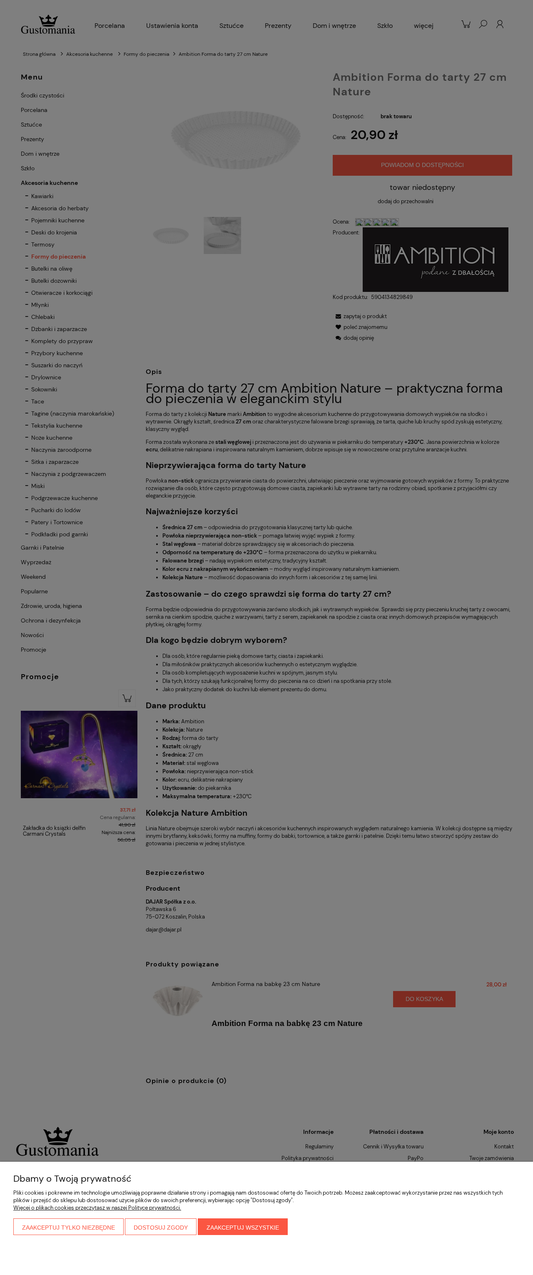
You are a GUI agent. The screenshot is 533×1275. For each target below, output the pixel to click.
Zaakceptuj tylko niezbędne (68, 1227)
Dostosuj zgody (161, 1227)
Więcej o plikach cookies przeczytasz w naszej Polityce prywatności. (97, 1207)
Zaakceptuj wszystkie (243, 1227)
